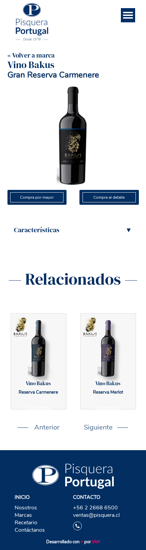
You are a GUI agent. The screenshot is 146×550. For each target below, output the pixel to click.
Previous (24, 427)
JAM (96, 542)
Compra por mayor (37, 197)
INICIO (22, 497)
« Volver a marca (31, 55)
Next (87, 427)
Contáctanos (30, 530)
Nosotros (26, 507)
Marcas (23, 515)
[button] (73, 230)
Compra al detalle (109, 197)
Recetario (26, 522)
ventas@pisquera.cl (96, 515)
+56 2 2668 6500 (95, 507)
